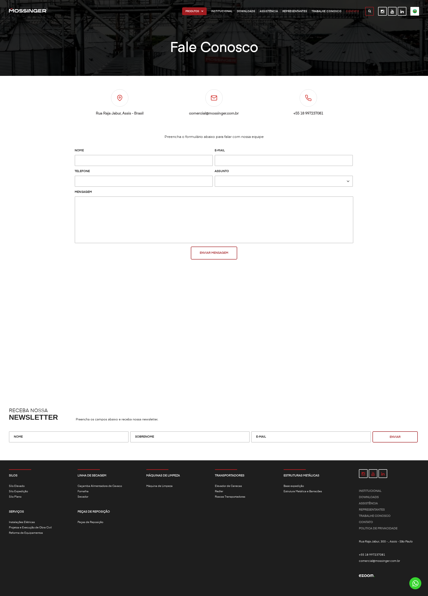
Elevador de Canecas (228, 486)
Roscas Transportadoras (230, 497)
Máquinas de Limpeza (163, 475)
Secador (83, 497)
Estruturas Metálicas (301, 475)
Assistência (368, 503)
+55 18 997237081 (308, 113)
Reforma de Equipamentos (26, 533)
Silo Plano (15, 497)
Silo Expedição (18, 491)
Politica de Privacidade (378, 528)
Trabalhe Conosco (375, 516)
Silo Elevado (17, 486)
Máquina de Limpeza (159, 486)
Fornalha (83, 491)
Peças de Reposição (94, 511)
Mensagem (83, 192)
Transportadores (229, 475)
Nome (79, 150)
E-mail (220, 150)
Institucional (370, 491)
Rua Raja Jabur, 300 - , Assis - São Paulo (386, 541)
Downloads (369, 497)
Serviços (16, 511)
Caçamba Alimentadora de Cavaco (100, 486)
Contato (366, 522)
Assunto (222, 171)
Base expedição (294, 486)
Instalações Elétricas (22, 522)
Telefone (82, 171)
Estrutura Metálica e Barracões (303, 491)
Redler (219, 491)
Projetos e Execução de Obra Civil (30, 527)
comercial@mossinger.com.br (214, 113)
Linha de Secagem (92, 475)
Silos (13, 475)
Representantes (372, 509)
